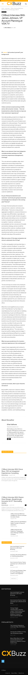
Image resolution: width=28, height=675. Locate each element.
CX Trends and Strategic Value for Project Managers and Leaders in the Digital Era (18, 572)
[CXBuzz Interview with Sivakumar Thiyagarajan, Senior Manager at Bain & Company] (5, 531)
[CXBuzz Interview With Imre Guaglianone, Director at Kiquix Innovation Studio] (5, 515)
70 (25, 475)
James (5, 52)
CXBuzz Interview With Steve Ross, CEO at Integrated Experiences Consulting (12, 471)
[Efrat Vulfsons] (3, 27)
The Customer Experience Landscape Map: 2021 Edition (17, 626)
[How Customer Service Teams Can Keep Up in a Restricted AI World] (5, 564)
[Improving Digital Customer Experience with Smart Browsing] (5, 548)
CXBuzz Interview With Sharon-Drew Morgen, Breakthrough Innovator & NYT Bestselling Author (13, 500)
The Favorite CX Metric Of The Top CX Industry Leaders (18, 632)
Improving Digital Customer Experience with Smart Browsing (17, 548)
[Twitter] (10, 439)
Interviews (7, 8)
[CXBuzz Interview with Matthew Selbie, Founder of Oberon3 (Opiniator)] (5, 523)
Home (3, 8)
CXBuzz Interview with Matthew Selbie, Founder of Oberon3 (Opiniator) (18, 523)
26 (25, 505)
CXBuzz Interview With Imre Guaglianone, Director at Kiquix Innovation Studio (18, 515)
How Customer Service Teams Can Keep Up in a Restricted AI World (18, 563)
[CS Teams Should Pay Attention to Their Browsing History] (5, 556)
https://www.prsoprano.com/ (12, 426)
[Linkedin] (8, 439)
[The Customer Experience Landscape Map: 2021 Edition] (5, 627)
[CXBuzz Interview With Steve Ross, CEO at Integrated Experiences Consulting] (14, 461)
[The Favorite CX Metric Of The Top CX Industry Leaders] (5, 633)
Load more (13, 578)
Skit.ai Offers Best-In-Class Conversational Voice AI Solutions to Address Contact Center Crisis (18, 640)
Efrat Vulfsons (8, 27)
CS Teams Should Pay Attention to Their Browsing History (18, 555)
